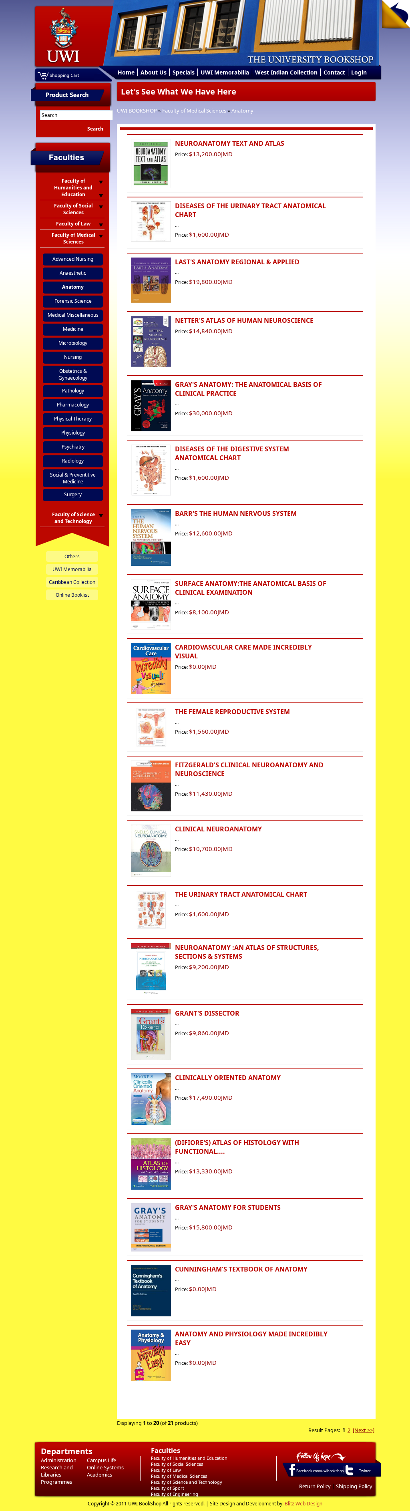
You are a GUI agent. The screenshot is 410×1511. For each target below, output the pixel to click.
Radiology (73, 460)
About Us (154, 72)
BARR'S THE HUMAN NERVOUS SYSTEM (236, 513)
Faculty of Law (166, 1470)
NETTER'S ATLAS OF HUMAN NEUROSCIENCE (244, 320)
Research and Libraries (57, 1471)
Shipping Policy (354, 1486)
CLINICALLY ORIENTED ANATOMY (228, 1077)
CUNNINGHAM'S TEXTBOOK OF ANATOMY (241, 1269)
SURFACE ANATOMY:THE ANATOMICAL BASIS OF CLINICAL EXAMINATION (250, 588)
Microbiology (72, 343)
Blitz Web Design (303, 1503)
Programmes (56, 1481)
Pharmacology (73, 404)
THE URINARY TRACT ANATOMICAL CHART (241, 894)
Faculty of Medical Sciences (194, 110)
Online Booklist (72, 595)
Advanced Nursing (72, 259)
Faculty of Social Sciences (177, 1464)
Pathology (73, 390)
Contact (334, 72)
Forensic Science (73, 301)
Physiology (73, 432)
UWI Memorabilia (225, 72)
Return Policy (315, 1486)
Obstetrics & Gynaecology (72, 374)
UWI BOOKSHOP (137, 110)
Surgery (73, 494)
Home (126, 72)
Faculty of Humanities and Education (189, 1458)
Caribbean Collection (72, 582)
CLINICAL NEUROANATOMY (218, 829)
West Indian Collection (286, 72)
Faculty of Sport (167, 1488)
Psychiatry (73, 446)
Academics (99, 1474)
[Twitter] (348, 1475)
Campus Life (101, 1460)
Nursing (73, 357)
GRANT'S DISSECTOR (207, 1013)
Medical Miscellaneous (73, 315)
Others (72, 556)
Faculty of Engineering (174, 1494)
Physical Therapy (73, 418)
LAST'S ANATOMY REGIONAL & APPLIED (237, 262)
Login (359, 72)
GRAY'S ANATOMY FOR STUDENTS (228, 1207)
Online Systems (105, 1467)
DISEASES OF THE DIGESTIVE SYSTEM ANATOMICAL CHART (232, 453)
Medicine (73, 329)
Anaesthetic (73, 273)
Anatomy (242, 110)
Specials (184, 72)
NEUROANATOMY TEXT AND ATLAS (229, 143)
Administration (58, 1460)
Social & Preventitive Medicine (73, 478)
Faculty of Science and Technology (186, 1482)
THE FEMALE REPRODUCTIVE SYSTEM (232, 711)
